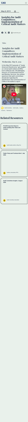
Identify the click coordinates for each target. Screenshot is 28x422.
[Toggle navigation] (26, 2)
